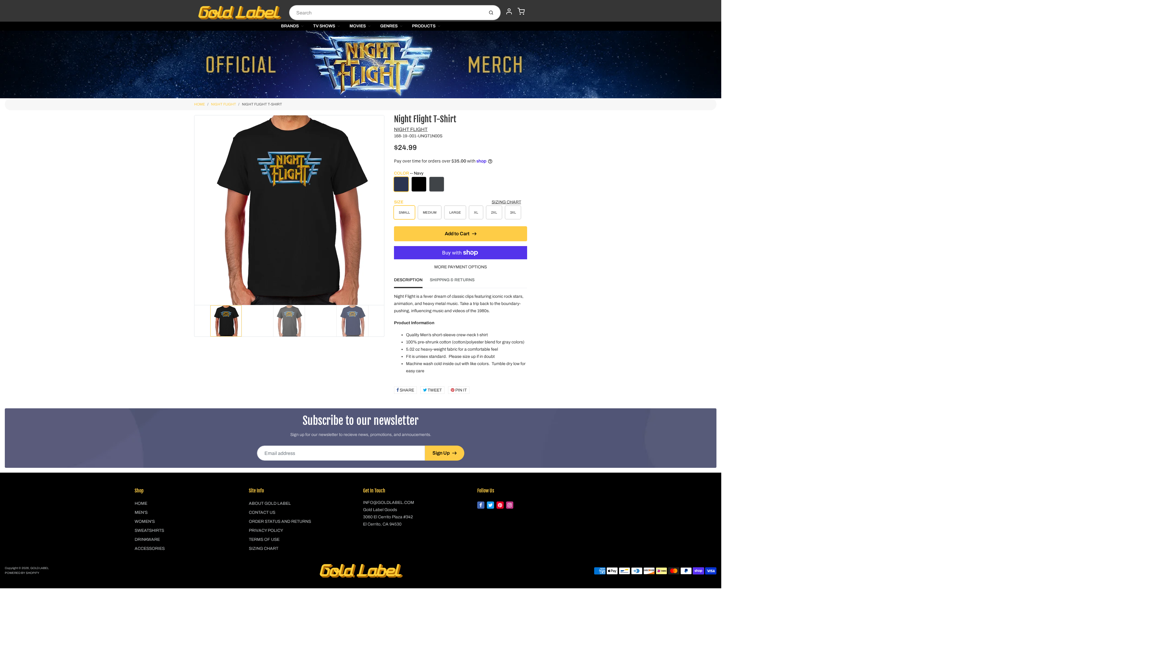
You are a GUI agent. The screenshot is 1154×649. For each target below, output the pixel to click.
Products (423, 26)
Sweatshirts (149, 530)
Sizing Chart (506, 202)
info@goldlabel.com (388, 502)
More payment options (460, 267)
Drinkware (147, 539)
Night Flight (223, 104)
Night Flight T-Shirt (262, 104)
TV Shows (324, 26)
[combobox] (386, 12)
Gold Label (39, 568)
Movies (358, 26)
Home (199, 104)
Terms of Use (264, 539)
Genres (389, 26)
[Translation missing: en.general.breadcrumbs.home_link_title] (360, 64)
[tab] (412, 282)
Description (408, 280)
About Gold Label (270, 503)
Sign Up (441, 453)
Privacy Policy (266, 530)
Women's (145, 521)
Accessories (150, 548)
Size (398, 202)
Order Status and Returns (280, 521)
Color (408, 173)
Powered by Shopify (22, 572)
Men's (141, 512)
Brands (290, 26)
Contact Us (262, 512)
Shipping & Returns (452, 280)
